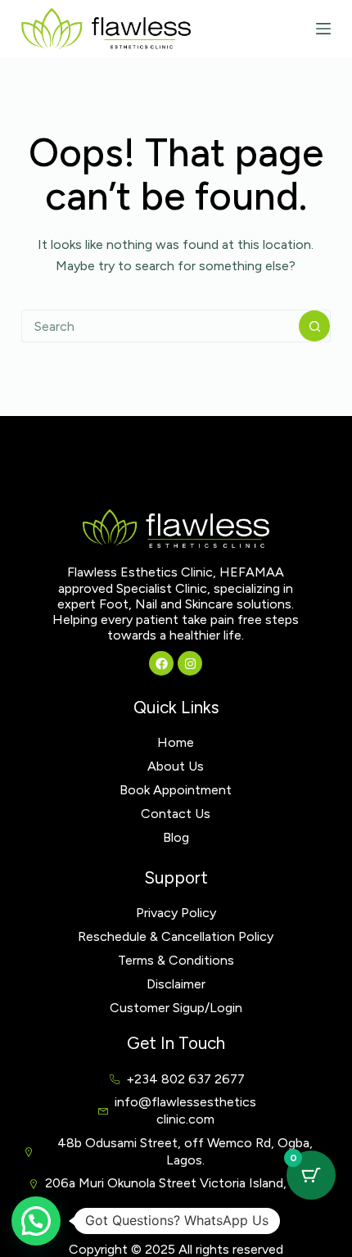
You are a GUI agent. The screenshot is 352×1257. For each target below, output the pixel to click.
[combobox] (160, 326)
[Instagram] (190, 663)
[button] (36, 1221)
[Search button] (314, 325)
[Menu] (323, 28)
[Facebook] (161, 663)
